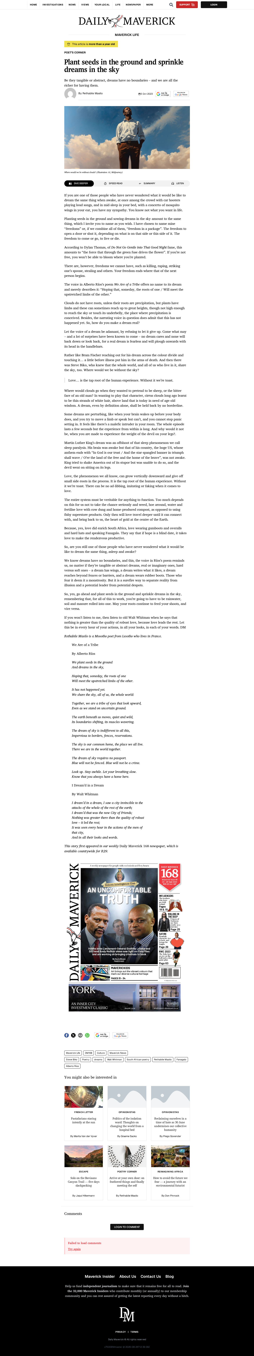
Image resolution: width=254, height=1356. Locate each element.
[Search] (171, 5)
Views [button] (85, 4)
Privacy (120, 1331)
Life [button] (117, 4)
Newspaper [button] (133, 4)
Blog (169, 1276)
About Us (127, 1276)
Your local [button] (102, 4)
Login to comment (127, 1227)
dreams (98, 1059)
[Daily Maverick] (127, 21)
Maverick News (118, 1052)
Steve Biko (71, 1059)
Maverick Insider (100, 1276)
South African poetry (138, 1059)
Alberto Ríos (72, 1066)
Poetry (85, 1059)
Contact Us (151, 1276)
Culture (101, 1052)
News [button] (72, 4)
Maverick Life (73, 1052)
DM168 (88, 1052)
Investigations (52, 4)
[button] (163, 94)
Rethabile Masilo (93, 93)
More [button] (149, 4)
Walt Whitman (114, 1059)
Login (213, 4)
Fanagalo (181, 1059)
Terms (134, 1331)
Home (33, 4)
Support (184, 4)
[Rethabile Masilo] (70, 93)
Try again (74, 1249)
